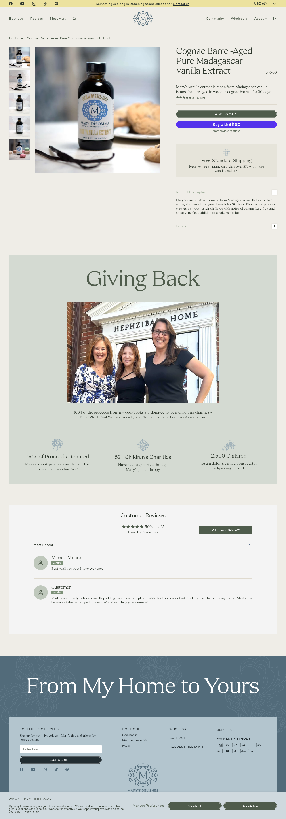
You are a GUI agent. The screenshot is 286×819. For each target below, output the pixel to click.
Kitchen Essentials (135, 740)
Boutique (16, 18)
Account (260, 18)
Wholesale (239, 18)
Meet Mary (58, 18)
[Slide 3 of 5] (19, 103)
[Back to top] (143, 777)
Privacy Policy (30, 811)
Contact (177, 738)
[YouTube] (22, 4)
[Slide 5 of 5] (19, 149)
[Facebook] (11, 4)
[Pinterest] (56, 3)
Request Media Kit (186, 747)
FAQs (126, 746)
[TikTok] (45, 4)
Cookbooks (130, 735)
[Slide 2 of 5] (19, 80)
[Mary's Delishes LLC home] (143, 19)
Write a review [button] (226, 530)
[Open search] (74, 18)
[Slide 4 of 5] (19, 126)
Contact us (181, 4)
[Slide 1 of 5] (19, 57)
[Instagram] (34, 4)
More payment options (226, 130)
